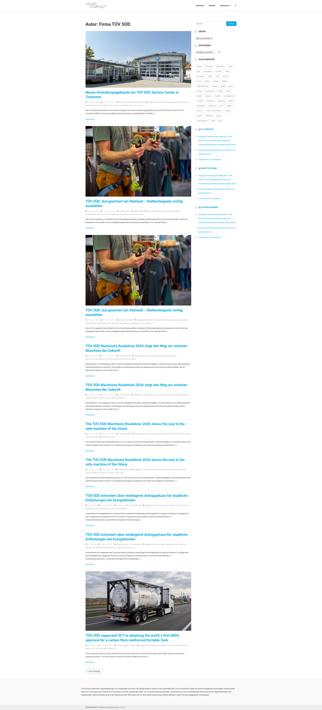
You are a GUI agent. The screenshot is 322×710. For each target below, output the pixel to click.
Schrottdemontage (214, 111)
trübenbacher (136, 323)
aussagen (208, 71)
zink (220, 121)
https (220, 91)
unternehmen (122, 509)
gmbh (223, 86)
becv (156, 505)
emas (176, 505)
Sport (128, 211)
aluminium (220, 66)
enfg (181, 505)
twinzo (117, 398)
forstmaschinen (91, 105)
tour (130, 214)
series (105, 437)
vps (133, 548)
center (160, 102)
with (113, 437)
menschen (210, 101)
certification (155, 645)
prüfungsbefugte (102, 509)
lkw (99, 105)
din (153, 211)
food (169, 645)
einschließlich (163, 320)
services (125, 105)
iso (188, 505)
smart (199, 116)
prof (103, 359)
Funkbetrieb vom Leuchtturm (209, 159)
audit (152, 505)
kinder (199, 96)
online (231, 101)
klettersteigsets (91, 214)
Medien (128, 356)
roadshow (109, 359)
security (101, 398)
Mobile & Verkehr (130, 645)
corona (225, 76)
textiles (125, 214)
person (99, 214)
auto (155, 102)
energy (214, 86)
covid (199, 81)
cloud (210, 76)
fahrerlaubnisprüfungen (171, 102)
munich (88, 437)
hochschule (210, 91)
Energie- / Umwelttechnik (133, 505)
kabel (228, 91)
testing (109, 648)
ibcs (173, 645)
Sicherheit (129, 320)
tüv (142, 105)
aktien (199, 66)
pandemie (201, 106)
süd (130, 105)
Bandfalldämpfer (145, 211)
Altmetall (209, 66)
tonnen (134, 105)
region (229, 106)
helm (169, 211)
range (105, 648)
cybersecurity (161, 356)
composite (163, 645)
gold (231, 86)
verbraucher (139, 214)
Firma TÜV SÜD (108, 102)
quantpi (88, 398)
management (90, 509)
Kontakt (212, 6)
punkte (105, 214)
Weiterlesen (90, 119)
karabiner (184, 320)
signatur (119, 548)
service (227, 111)
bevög (161, 505)
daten (207, 81)
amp (146, 356)
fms (184, 505)
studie (218, 116)
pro (120, 105)
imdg (180, 645)
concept (152, 434)
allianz (142, 356)
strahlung (115, 214)
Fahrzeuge (184, 102)
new (93, 437)
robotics (95, 473)
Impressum (224, 6)
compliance (169, 544)
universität (132, 359)
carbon (166, 505)
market (173, 356)
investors (181, 434)
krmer (185, 645)
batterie (218, 71)
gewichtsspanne (160, 211)
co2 (217, 76)
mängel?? (104, 105)
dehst (172, 505)
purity (100, 648)
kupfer (217, 96)
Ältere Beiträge (94, 671)
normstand (101, 323)
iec (177, 645)
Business (200, 76)
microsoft (185, 395)
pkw (116, 105)
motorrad (111, 105)
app (198, 71)
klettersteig (175, 211)
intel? (168, 356)
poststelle (99, 548)
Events (127, 395)
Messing (221, 101)
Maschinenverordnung (93, 359)
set (110, 214)
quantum (95, 398)
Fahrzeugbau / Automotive (135, 102)
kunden (208, 96)
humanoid (158, 470)
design (215, 81)
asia (146, 434)
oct (96, 648)
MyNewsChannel (209, 207)
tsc (139, 105)
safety (115, 359)
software (209, 116)
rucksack (115, 323)
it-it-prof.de (207, 129)
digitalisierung (202, 86)
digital (224, 81)
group (199, 91)
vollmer (122, 398)
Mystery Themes (119, 707)
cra (150, 356)
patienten (212, 106)
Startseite (200, 6)
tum (123, 359)
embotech (150, 395)
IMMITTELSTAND (209, 168)
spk (109, 509)
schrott (200, 111)
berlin (227, 71)
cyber (154, 356)
